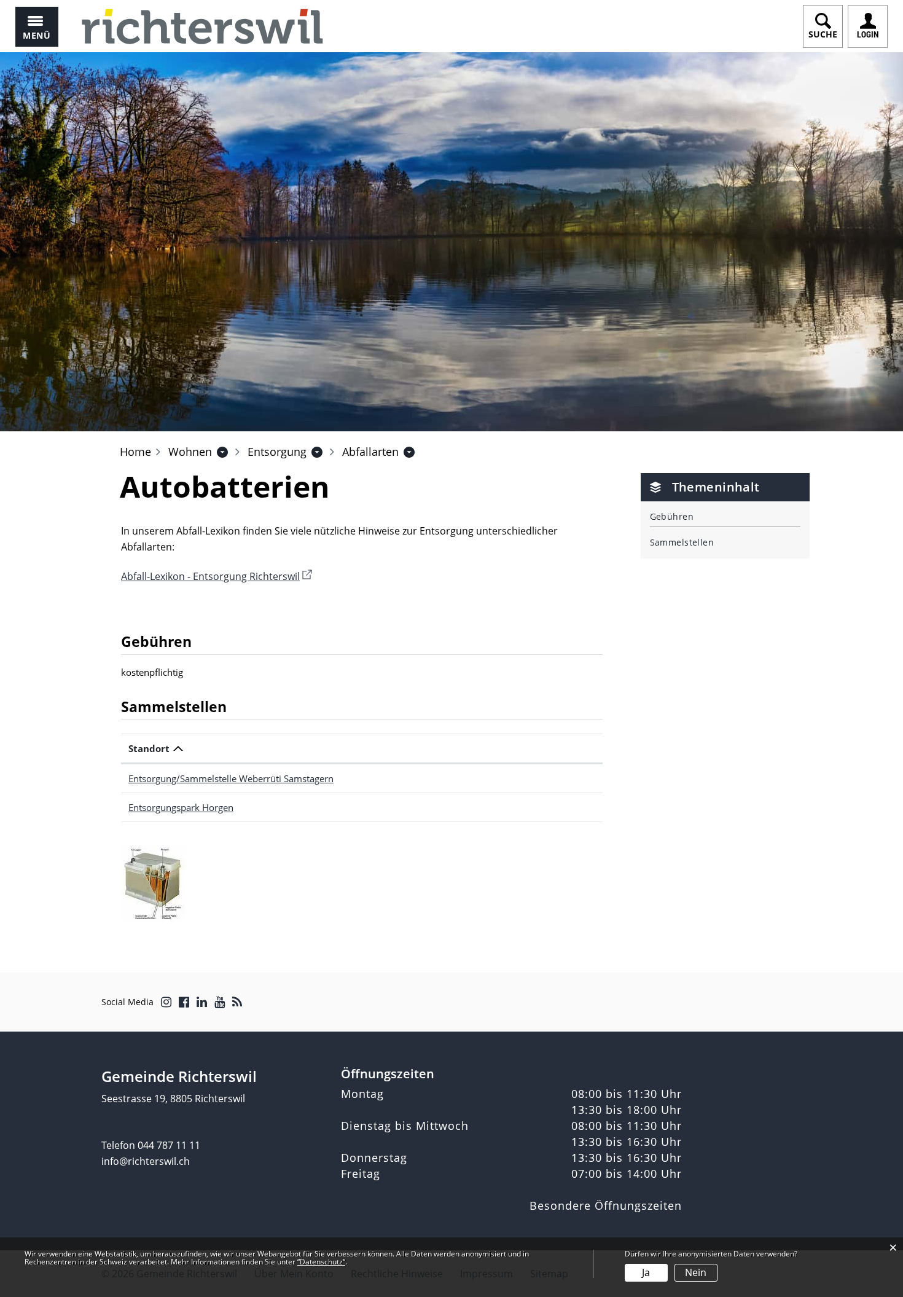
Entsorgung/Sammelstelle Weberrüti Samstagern (231, 778)
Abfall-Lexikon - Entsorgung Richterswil (216, 576)
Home (135, 451)
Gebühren (672, 516)
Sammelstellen (682, 542)
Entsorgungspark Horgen (180, 807)
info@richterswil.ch (145, 1161)
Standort (149, 748)
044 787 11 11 (169, 1145)
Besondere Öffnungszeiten (606, 1205)
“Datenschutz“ (321, 1261)
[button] (190, 451)
